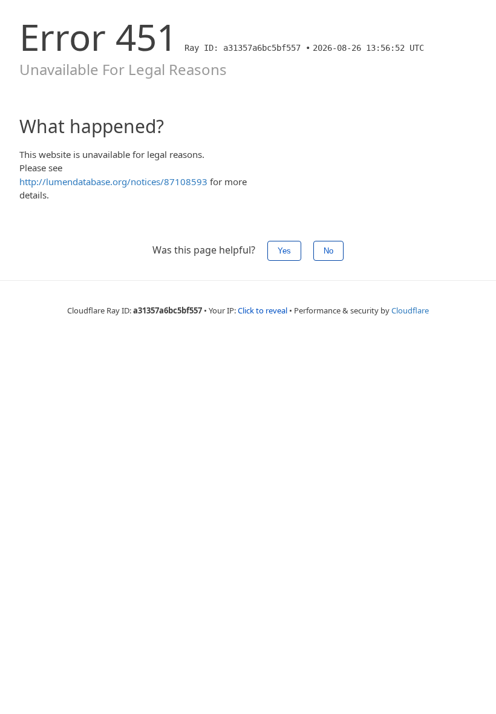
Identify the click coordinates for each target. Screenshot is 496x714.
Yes (284, 250)
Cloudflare (410, 310)
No (328, 250)
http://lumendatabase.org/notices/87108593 (113, 181)
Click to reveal (262, 310)
